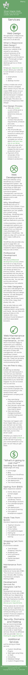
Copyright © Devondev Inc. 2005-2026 (14, 669)
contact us (20, 438)
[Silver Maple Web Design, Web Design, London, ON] (14, 672)
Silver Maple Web (13, 12)
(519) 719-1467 (14, 15)
